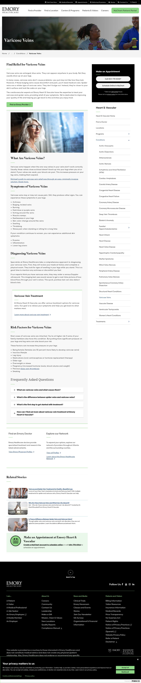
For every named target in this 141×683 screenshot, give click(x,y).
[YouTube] (126, 584)
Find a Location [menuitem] (51, 10)
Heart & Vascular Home (105, 116)
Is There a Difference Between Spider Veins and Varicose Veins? (50, 519)
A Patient (11, 601)
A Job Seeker (12, 611)
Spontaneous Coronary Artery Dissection (111, 284)
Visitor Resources (113, 604)
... (11, 53)
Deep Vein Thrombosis (108, 214)
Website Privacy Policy (115, 635)
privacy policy (111, 94)
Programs (100, 134)
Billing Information (114, 601)
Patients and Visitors (114, 596)
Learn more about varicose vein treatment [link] (31, 315)
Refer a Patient (112, 638)
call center (114, 92)
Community (47, 604)
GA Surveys (79, 618)
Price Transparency (114, 614)
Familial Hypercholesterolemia (108, 227)
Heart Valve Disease (107, 247)
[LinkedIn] (133, 584)
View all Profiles (53, 453)
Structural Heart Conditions (110, 291)
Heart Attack (104, 235)
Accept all (125, 667)
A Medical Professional (17, 607)
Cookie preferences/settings (12, 676)
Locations (100, 128)
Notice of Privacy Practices (118, 624)
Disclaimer (110, 642)
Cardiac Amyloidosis (107, 178)
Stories (77, 611)
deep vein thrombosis (29, 369)
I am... (9, 596)
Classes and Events (82, 607)
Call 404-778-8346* (113, 79)
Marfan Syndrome (106, 259)
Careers (45, 601)
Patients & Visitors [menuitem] (90, 10)
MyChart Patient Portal (125, 10)
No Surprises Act (113, 618)
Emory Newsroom (81, 604)
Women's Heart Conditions (110, 315)
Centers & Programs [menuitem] (70, 10)
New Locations (48, 621)
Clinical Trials (79, 601)
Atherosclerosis (105, 158)
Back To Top (70, 577)
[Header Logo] (10, 10)
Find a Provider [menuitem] (34, 10)
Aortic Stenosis (105, 164)
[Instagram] (129, 584)
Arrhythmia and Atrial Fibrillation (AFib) (112, 171)
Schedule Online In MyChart (113, 86)
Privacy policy (29, 676)
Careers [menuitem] (104, 10)
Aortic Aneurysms (106, 146)
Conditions (20, 53)
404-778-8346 (75, 545)
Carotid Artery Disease (108, 184)
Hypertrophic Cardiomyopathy (111, 253)
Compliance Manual (51, 628)
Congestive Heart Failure (109, 196)
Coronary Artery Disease (109, 202)
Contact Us (47, 607)
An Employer (12, 621)
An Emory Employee (15, 614)
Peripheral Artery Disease (109, 271)
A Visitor (10, 604)
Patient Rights (112, 621)
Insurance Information (116, 607)
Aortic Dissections (106, 152)
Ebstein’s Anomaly (106, 220)
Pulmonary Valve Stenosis (109, 277)
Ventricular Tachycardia (109, 309)
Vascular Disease (106, 303)
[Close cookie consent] (138, 659)
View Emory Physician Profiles (20, 452)
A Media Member (14, 618)
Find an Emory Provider (19, 104)
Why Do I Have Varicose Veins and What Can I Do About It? (49, 503)
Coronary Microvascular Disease (112, 208)
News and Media (80, 596)
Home (4, 53)
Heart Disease (104, 241)
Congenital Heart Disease (109, 190)
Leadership (47, 611)
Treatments (100, 321)
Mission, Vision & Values (52, 618)
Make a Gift (47, 614)
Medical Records (113, 611)
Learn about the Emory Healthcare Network (60, 458)
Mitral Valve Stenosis (107, 265)
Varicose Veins (105, 297)
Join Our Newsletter (82, 614)
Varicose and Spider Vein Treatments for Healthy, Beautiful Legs (51, 489)
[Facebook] (122, 584)
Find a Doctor (101, 122)
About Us (45, 596)
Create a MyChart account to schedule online (43, 545)
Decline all (125, 672)
